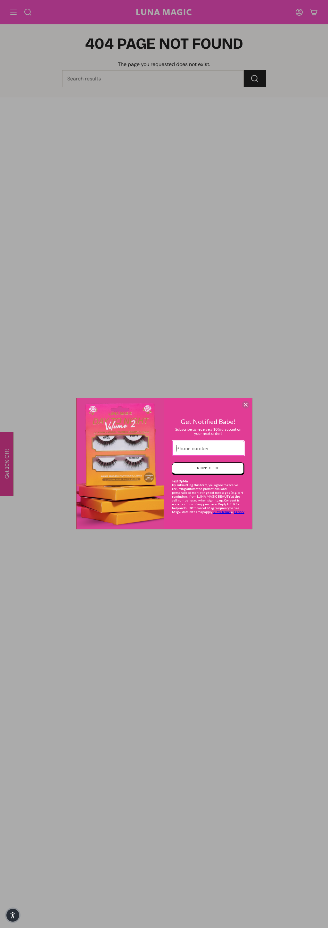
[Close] (246, 405)
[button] (12, 915)
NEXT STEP (208, 468)
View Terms (222, 512)
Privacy (239, 512)
